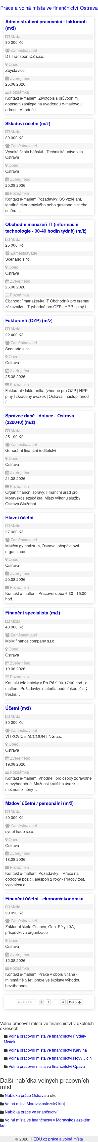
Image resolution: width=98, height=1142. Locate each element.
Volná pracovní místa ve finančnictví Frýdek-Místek (45, 1039)
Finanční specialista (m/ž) (32, 612)
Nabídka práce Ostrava (25, 1095)
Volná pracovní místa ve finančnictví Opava (47, 1066)
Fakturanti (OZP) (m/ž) (29, 320)
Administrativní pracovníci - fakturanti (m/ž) (46, 24)
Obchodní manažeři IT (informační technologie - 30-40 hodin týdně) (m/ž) (45, 227)
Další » (73, 1002)
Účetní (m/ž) (18, 708)
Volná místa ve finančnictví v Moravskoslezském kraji (45, 1122)
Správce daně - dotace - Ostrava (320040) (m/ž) (39, 418)
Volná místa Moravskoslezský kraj (35, 1103)
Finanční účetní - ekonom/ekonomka (44, 898)
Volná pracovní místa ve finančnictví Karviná (48, 1050)
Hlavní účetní (19, 517)
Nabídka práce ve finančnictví (31, 1112)
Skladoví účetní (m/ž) (27, 123)
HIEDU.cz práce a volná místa (56, 1139)
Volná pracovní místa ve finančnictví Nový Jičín (50, 1058)
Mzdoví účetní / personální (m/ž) (39, 803)
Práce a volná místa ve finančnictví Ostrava (49, 7)
